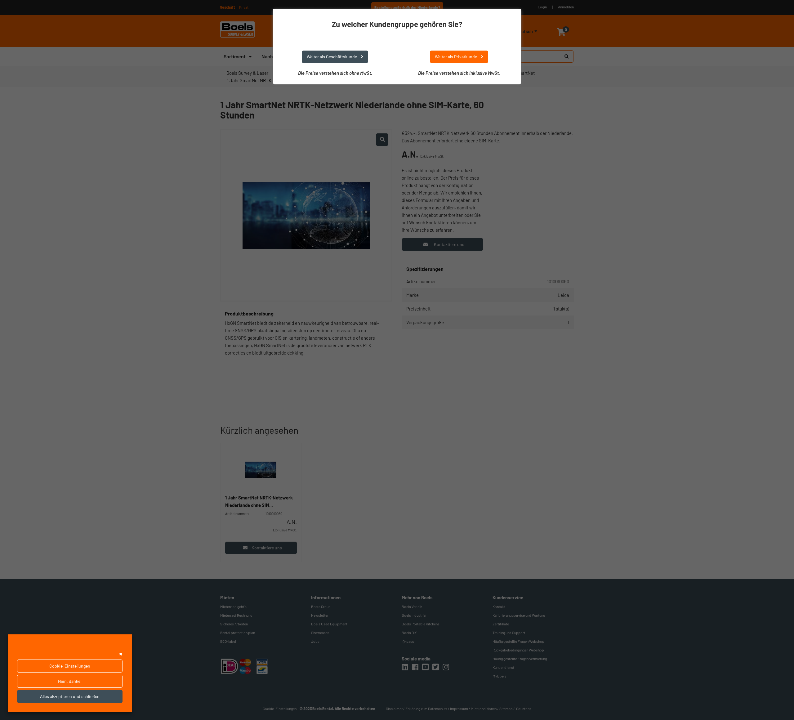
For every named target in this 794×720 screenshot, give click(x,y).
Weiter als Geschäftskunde (332, 56)
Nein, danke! (70, 681)
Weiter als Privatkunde (456, 56)
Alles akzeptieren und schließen (70, 696)
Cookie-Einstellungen (69, 666)
